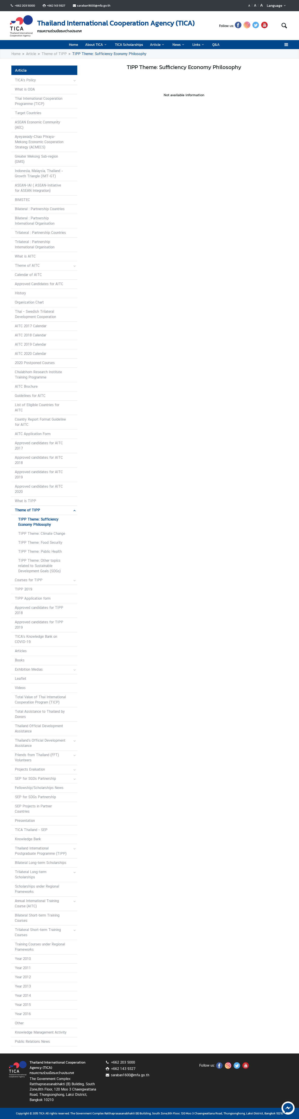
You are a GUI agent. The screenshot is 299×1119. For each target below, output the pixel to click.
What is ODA (25, 89)
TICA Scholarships (129, 44)
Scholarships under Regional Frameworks (37, 889)
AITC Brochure (26, 386)
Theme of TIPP (54, 54)
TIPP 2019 (23, 589)
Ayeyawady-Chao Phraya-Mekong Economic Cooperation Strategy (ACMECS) (39, 142)
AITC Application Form (33, 434)
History (20, 293)
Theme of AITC (27, 265)
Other (19, 1023)
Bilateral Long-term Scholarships (40, 863)
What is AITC (25, 256)
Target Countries (28, 113)
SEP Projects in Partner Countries (33, 808)
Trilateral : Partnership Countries (40, 233)
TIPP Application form (33, 598)
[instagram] (247, 26)
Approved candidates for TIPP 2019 (39, 624)
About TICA (94, 44)
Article (155, 44)
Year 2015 (23, 1005)
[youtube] (264, 26)
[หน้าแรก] (21, 26)
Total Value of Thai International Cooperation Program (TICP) (40, 699)
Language (274, 5)
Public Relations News (32, 1041)
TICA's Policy (25, 80)
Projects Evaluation (30, 769)
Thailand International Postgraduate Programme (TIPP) (41, 851)
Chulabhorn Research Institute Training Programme (38, 374)
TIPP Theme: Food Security (40, 542)
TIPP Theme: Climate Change (41, 533)
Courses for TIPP (28, 580)
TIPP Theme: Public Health (40, 551)
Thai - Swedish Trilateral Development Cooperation (35, 314)
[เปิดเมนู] (285, 44)
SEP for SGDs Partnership (35, 778)
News (176, 44)
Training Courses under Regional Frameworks (40, 947)
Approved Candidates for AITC (39, 284)
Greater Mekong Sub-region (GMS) (36, 159)
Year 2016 (23, 1014)
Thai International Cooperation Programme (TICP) (38, 101)
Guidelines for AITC (30, 396)
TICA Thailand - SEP (31, 830)
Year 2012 (23, 977)
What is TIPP (25, 501)
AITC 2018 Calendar (30, 335)
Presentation (25, 821)
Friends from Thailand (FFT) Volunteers (37, 757)
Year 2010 (23, 959)
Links (196, 44)
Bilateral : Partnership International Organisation (35, 221)
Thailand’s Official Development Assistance (40, 743)
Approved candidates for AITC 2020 (39, 489)
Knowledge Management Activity (41, 1032)
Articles (21, 651)
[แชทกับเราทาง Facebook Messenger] (288, 1107)
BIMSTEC (22, 200)
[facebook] (238, 26)
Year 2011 (23, 968)
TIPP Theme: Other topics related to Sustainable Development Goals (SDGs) (39, 565)
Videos (20, 688)
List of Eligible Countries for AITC (37, 407)
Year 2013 (23, 986)
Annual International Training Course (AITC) (37, 903)
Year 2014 (23, 995)
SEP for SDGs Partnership (35, 797)
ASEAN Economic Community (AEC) (37, 125)
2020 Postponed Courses (35, 363)
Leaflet (20, 679)
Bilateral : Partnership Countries (40, 209)
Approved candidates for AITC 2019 (39, 474)
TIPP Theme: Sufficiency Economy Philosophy (109, 54)
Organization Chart (29, 302)
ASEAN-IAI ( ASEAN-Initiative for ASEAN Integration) (38, 188)
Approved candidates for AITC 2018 (39, 460)
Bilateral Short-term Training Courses (37, 918)
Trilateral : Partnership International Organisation (35, 244)
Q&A (216, 44)
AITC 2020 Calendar (30, 354)
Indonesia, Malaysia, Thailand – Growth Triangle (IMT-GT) (39, 173)
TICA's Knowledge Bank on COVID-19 (36, 639)
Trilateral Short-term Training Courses (38, 932)
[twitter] (255, 26)
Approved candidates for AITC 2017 (39, 445)
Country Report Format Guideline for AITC (40, 422)
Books (20, 660)
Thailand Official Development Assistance (39, 728)
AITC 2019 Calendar (30, 344)
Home (73, 44)
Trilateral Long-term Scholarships (30, 874)
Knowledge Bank (28, 839)
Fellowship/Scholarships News (39, 788)
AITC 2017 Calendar (30, 326)
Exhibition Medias (29, 669)
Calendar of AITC (28, 275)
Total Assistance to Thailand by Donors (40, 714)
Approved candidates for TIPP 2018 (39, 610)
